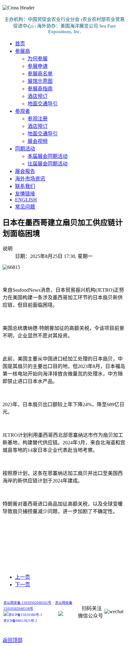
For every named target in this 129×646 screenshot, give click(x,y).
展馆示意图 (40, 81)
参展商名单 (40, 73)
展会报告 (25, 171)
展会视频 (38, 141)
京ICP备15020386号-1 (25, 615)
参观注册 (38, 118)
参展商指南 (40, 88)
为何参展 (38, 58)
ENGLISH (26, 199)
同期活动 (25, 148)
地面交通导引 (43, 103)
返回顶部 (13, 640)
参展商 (22, 51)
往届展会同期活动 (48, 163)
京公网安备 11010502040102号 (27, 602)
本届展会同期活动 (48, 156)
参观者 (22, 111)
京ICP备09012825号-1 (20, 621)
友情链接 (25, 193)
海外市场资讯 (30, 178)
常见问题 (25, 206)
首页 (20, 43)
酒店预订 (38, 96)
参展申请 (38, 66)
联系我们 (25, 186)
